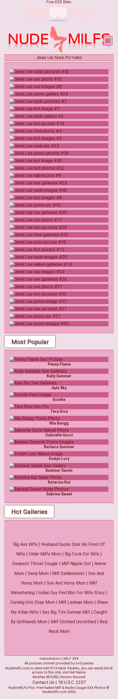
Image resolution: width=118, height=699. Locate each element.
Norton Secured (73, 677)
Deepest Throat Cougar (35, 563)
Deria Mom (38, 573)
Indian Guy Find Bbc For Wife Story (71, 592)
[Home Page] (59, 51)
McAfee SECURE (45, 677)
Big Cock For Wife (82, 554)
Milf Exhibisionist (68, 573)
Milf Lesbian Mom (76, 602)
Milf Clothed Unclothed (73, 621)
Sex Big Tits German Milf (66, 612)
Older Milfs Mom (45, 554)
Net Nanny (77, 672)
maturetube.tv (50, 658)
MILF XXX (71, 658)
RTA (53, 668)
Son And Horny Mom (66, 583)
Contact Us (43, 682)
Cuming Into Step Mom (32, 602)
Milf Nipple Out (76, 563)
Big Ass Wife (25, 544)
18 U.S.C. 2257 (72, 682)
